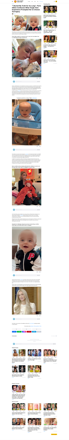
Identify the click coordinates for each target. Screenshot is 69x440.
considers (21, 279)
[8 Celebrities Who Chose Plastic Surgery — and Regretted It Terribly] (50, 39)
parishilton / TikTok (33, 326)
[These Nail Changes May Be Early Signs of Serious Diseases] (34, 407)
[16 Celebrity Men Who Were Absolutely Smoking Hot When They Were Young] (50, 407)
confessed (34, 98)
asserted (19, 90)
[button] (16, 329)
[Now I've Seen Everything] (18, 1)
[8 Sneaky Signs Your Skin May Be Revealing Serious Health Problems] (50, 422)
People (44, 18)
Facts (28, 378)
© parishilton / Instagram (14, 206)
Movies (44, 416)
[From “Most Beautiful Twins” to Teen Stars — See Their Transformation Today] (50, 24)
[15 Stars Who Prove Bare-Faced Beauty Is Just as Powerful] (18, 422)
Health (28, 415)
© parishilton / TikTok (14, 146)
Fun (28, 361)
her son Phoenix (31, 323)
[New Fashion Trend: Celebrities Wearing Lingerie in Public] (18, 369)
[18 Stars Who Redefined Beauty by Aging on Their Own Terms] (18, 407)
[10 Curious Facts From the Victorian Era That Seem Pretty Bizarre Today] (34, 369)
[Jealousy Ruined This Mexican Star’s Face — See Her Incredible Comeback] (50, 54)
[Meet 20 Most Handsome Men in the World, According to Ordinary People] (50, 9)
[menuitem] (29, 1)
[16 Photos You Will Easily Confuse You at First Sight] (34, 353)
